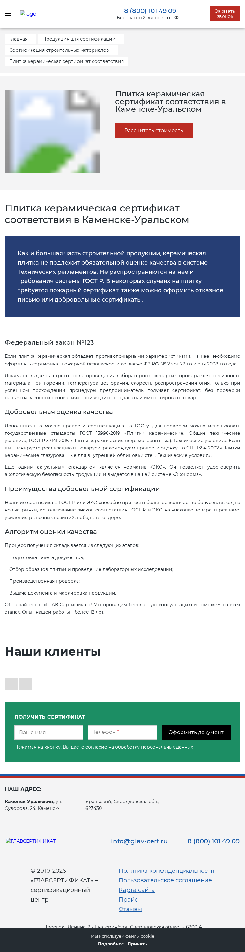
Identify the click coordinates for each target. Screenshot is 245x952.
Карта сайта (137, 890)
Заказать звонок (225, 13)
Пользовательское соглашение (165, 880)
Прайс (128, 899)
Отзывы (130, 909)
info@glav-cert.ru (139, 841)
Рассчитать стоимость (153, 130)
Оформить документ (196, 732)
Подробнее (111, 943)
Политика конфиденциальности (166, 870)
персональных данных (167, 747)
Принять (137, 943)
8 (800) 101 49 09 (150, 11)
